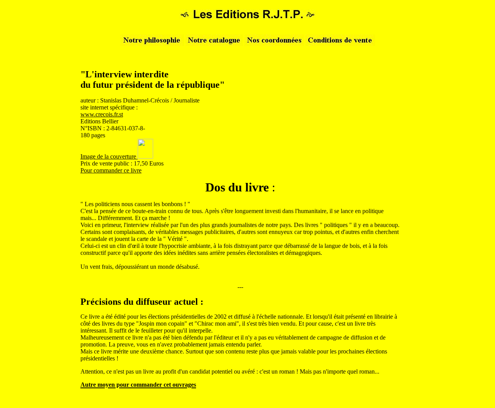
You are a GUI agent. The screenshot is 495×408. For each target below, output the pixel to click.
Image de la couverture (109, 156)
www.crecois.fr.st (101, 114)
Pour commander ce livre (111, 170)
